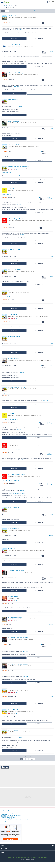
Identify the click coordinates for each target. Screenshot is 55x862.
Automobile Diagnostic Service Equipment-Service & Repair (38, 360)
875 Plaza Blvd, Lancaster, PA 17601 (11, 419)
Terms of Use (40, 857)
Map (7, 10)
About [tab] (3, 845)
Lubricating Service (30, 271)
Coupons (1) (49, 198)
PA (4, 5)
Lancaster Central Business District (17, 493)
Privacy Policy (11, 857)
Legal (45, 857)
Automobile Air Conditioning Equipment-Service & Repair (27, 167)
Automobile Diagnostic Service (34, 415)
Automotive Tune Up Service (27, 190)
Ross (10, 560)
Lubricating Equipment (25, 731)
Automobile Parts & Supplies (21, 17)
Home (2, 5)
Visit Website (40, 38)
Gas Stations (28, 509)
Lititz (7, 5)
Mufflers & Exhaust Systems (7, 816)
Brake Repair (17, 146)
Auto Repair (11, 5)
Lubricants (17, 731)
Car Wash (17, 292)
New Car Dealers (18, 530)
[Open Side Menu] (53, 2)
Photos (51, 23)
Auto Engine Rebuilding (20, 271)
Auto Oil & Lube (11, 17)
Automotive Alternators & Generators (23, 338)
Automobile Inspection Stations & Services (34, 100)
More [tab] (2, 852)
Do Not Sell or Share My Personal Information (26, 857)
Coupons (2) (49, 423)
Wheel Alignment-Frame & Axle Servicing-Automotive (36, 316)
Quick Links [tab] (4, 848)
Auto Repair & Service (33, 17)
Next (32, 759)
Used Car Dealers (26, 530)
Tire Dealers (30, 46)
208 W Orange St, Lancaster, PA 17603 (11, 480)
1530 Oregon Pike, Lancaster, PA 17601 (11, 449)
